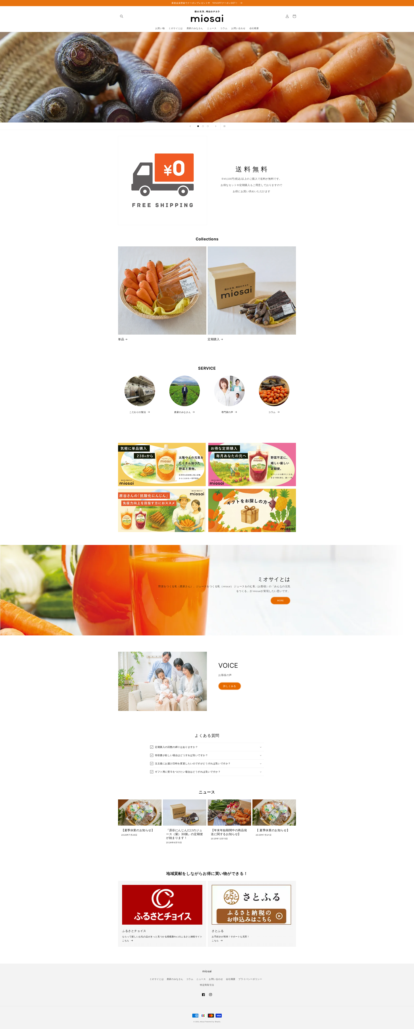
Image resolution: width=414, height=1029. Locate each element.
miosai (202, 1022)
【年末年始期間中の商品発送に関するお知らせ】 (229, 832)
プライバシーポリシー (250, 979)
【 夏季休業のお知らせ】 (273, 830)
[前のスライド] (190, 126)
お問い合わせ (216, 979)
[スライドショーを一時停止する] (223, 126)
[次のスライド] (215, 126)
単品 (121, 339)
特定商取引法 (207, 984)
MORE (280, 600)
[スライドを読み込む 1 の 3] (198, 126)
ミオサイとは (157, 979)
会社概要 (230, 979)
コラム (189, 979)
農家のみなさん (175, 979)
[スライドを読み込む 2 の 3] (203, 126)
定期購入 (214, 339)
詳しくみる (229, 686)
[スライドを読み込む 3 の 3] (207, 126)
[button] (121, 16)
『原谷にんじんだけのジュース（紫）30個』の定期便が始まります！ (184, 833)
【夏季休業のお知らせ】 (137, 830)
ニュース (201, 979)
